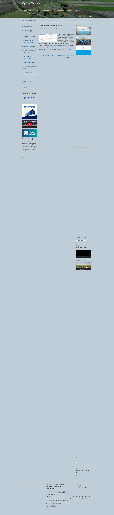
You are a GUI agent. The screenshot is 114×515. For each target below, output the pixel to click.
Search (90, 16)
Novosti (26, 20)
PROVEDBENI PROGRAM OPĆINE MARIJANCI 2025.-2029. (29, 51)
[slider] (83, 269)
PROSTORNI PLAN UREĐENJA (29, 36)
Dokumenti (36, 13)
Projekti (69, 10)
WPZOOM (68, 511)
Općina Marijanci (31, 3)
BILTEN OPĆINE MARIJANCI (28, 72)
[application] (29, 124)
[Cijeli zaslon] (35, 127)
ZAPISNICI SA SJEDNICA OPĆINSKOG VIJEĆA (27, 31)
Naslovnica (24, 10)
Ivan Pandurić (43, 28)
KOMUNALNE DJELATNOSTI (28, 46)
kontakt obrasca (29, 150)
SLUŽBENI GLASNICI (27, 26)
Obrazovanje (77, 10)
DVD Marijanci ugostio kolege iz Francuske (66, 56)
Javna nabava (61, 10)
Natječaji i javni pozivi (27, 13)
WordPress (51, 511)
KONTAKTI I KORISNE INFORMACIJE (27, 82)
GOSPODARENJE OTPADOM (28, 62)
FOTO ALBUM (25, 87)
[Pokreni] (23, 127)
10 (70, 494)
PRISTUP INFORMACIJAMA (28, 77)
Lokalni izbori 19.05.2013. (47, 55)
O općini (31, 10)
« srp (71, 503)
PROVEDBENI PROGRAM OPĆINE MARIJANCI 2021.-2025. (29, 41)
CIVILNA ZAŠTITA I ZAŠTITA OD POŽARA (29, 67)
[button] (83, 253)
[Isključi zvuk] (33, 127)
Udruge (53, 10)
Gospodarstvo (45, 10)
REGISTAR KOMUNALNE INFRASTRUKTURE (27, 57)
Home (23, 20)
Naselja (37, 10)
